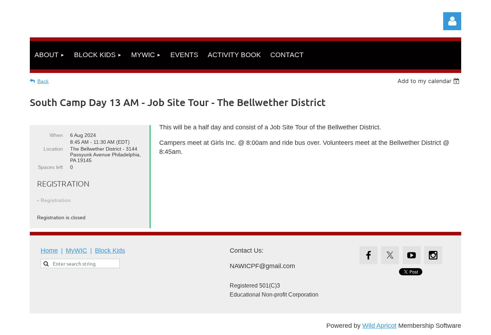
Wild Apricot (379, 325)
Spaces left (50, 167)
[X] (390, 255)
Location (53, 149)
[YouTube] (412, 255)
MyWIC (76, 250)
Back (43, 81)
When (56, 135)
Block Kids (110, 250)
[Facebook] (368, 255)
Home (49, 250)
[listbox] (429, 81)
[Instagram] (433, 255)
